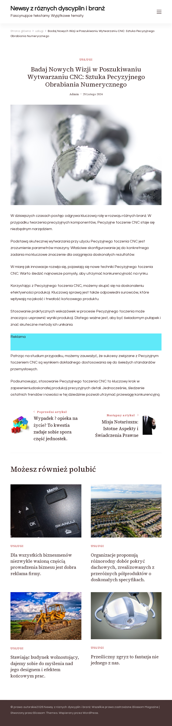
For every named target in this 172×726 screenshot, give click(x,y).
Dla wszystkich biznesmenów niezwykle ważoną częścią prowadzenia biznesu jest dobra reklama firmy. (43, 564)
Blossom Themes (45, 713)
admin (74, 94)
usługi (86, 59)
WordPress (90, 713)
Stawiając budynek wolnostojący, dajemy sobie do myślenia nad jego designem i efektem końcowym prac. (44, 666)
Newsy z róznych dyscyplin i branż (57, 8)
